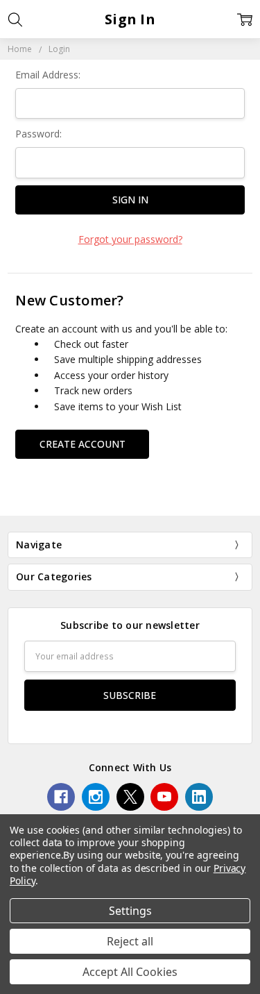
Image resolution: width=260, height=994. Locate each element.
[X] (130, 797)
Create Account (82, 443)
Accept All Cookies (130, 971)
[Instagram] (96, 797)
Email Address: (47, 74)
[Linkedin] (199, 797)
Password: (38, 133)
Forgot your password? (130, 239)
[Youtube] (164, 797)
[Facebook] (61, 797)
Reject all (130, 941)
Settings (130, 910)
